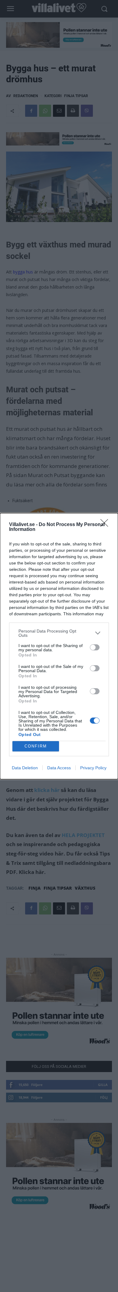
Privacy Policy (93, 767)
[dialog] (59, 646)
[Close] (106, 525)
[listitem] (59, 633)
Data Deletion (25, 767)
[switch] (95, 647)
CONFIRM (36, 746)
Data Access (59, 767)
